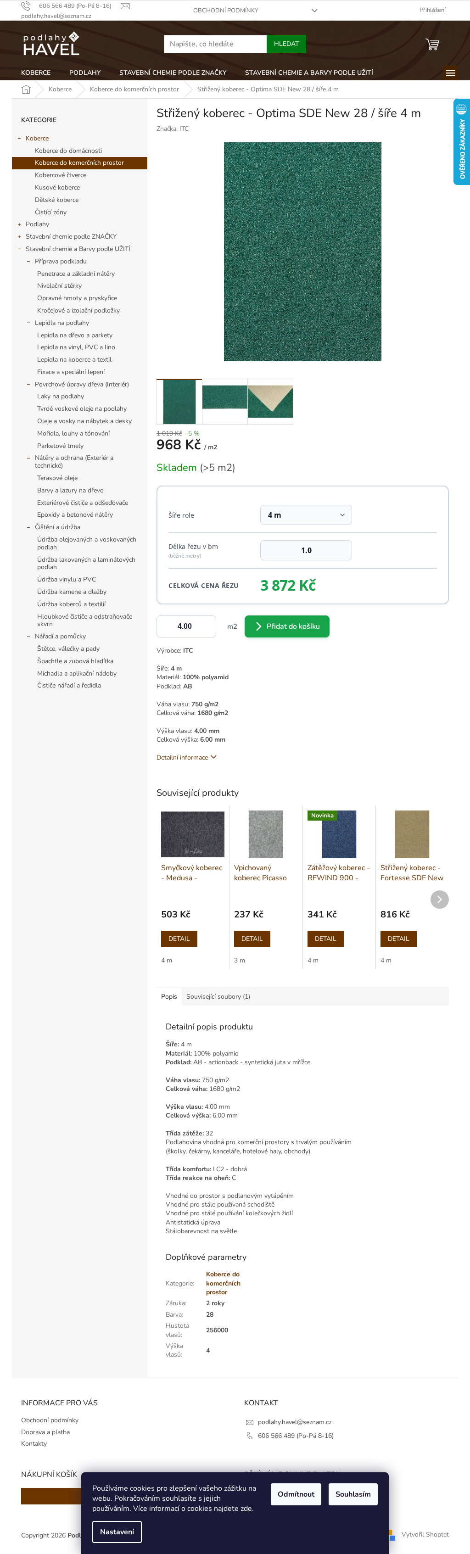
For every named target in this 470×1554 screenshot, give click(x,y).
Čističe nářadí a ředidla (69, 685)
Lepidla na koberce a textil (74, 359)
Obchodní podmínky (225, 10)
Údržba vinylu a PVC (66, 579)
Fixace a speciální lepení (71, 372)
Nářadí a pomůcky (60, 636)
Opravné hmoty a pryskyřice (77, 298)
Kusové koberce (57, 187)
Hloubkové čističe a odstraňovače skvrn (84, 620)
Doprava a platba (45, 1432)
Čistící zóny (51, 212)
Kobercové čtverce (60, 175)
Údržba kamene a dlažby (71, 591)
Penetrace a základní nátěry (76, 273)
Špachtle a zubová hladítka (75, 661)
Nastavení (117, 1532)
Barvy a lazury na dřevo (70, 490)
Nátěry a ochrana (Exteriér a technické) (74, 461)
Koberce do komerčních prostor (79, 162)
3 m (239, 960)
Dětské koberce (56, 200)
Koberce (37, 138)
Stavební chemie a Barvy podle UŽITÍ (78, 249)
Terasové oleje (57, 478)
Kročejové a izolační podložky (78, 310)
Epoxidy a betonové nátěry (75, 514)
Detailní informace (182, 757)
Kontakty (34, 1443)
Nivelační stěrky (59, 285)
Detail (179, 938)
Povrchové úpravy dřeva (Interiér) (82, 384)
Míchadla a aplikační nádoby (77, 673)
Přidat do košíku (293, 626)
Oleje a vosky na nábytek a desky (84, 421)
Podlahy (37, 224)
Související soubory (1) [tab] (218, 996)
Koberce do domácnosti (68, 150)
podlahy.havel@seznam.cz (294, 1422)
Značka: (173, 128)
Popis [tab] (169, 996)
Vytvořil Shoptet (425, 1535)
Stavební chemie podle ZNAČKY (71, 236)
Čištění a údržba (57, 527)
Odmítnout (296, 1494)
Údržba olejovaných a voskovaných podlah (86, 543)
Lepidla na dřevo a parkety (74, 335)
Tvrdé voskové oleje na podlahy (82, 408)
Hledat (286, 43)
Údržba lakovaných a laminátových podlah (86, 563)
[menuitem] (36, 73)
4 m (166, 960)
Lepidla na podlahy (62, 323)
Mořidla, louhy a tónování (73, 433)
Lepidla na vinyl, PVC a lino (76, 347)
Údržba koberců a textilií (71, 604)
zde (246, 1509)
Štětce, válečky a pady (68, 648)
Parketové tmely (60, 446)
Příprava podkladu (61, 261)
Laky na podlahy (60, 396)
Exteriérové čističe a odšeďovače (82, 502)
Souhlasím (353, 1494)
